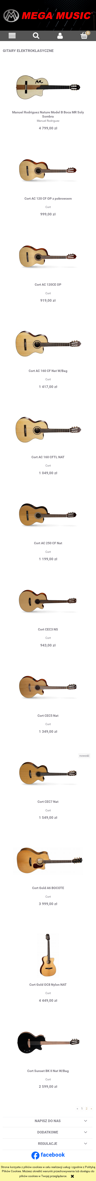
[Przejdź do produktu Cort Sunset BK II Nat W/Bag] (48, 1046)
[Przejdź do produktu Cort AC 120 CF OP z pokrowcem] (48, 174)
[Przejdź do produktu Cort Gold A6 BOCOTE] (48, 864)
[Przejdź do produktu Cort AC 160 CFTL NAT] (48, 433)
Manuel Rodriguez (48, 120)
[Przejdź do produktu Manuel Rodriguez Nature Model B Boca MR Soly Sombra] (48, 88)
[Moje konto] (60, 36)
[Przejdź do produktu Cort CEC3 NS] (48, 605)
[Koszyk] (84, 35)
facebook (53, 1155)
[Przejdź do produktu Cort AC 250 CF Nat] (48, 519)
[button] (12, 36)
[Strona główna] (48, 17)
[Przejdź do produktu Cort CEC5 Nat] (48, 691)
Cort (48, 207)
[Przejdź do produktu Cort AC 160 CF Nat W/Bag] (48, 347)
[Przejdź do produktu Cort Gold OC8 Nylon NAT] (48, 955)
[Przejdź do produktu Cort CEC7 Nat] (48, 777)
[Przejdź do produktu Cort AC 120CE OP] (48, 260)
